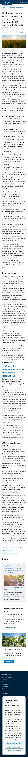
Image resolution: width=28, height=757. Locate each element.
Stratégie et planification (16, 7)
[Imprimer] (16, 32)
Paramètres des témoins (14, 743)
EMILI (12, 69)
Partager (21, 32)
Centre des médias (7, 682)
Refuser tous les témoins (14, 750)
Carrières (4, 679)
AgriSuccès (5, 696)
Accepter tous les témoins (14, 747)
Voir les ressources (11, 628)
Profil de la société (7, 689)
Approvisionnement (7, 677)
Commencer (8, 661)
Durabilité (4, 684)
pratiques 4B (9, 60)
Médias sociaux (6, 686)
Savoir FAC (5, 7)
